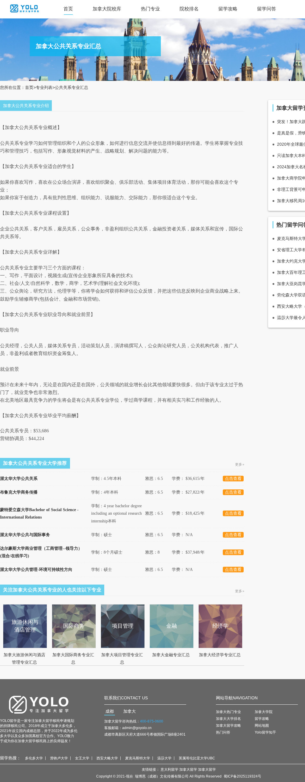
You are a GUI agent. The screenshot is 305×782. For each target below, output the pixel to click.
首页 (68, 8)
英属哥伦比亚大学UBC (197, 758)
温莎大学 (164, 758)
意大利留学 (169, 769)
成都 (109, 711)
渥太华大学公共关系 (19, 478)
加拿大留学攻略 (228, 725)
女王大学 (82, 758)
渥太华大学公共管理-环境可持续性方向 (36, 569)
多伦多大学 (34, 758)
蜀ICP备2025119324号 (242, 776)
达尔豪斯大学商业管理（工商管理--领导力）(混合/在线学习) (41, 552)
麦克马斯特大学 (137, 758)
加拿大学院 (264, 712)
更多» (240, 464)
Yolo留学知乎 (265, 732)
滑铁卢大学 (59, 758)
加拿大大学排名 (228, 719)
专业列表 (44, 87)
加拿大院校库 (107, 8)
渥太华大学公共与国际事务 (25, 535)
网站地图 (262, 725)
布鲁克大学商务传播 (19, 492)
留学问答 (266, 8)
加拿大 (129, 711)
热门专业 (150, 8)
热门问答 (223, 732)
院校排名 (189, 8)
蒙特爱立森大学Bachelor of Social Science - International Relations (39, 513)
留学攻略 (227, 8)
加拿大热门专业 (228, 712)
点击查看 (233, 478)
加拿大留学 (188, 769)
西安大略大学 (107, 758)
